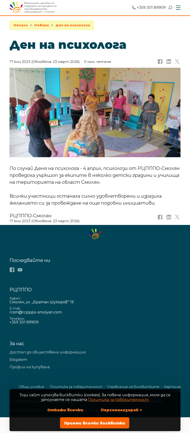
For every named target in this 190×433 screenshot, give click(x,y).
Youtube (19, 269)
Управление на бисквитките (133, 387)
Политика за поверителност (118, 399)
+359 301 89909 (151, 8)
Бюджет (18, 359)
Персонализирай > (121, 410)
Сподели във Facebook (159, 61)
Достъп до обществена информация (48, 352)
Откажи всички (65, 410)
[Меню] (177, 7)
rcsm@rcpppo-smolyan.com (36, 312)
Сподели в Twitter (176, 218)
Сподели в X (176, 61)
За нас (17, 343)
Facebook (12, 269)
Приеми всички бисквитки (94, 423)
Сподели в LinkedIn (168, 61)
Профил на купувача (30, 367)
